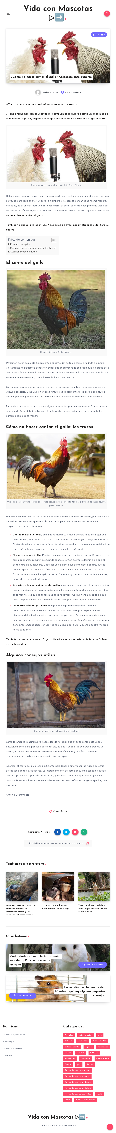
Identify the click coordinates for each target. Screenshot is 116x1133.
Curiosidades (99, 1041)
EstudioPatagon (68, 1125)
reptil (99, 1094)
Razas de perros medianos (78, 1082)
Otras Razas (60, 811)
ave (100, 1035)
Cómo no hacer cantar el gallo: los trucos (33, 248)
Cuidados (82, 1041)
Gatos (68, 1053)
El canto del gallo (20, 244)
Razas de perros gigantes (77, 1070)
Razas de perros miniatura (78, 1088)
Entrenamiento (72, 1047)
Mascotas (70, 1059)
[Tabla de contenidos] (54, 240)
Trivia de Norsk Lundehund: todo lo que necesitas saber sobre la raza (92, 908)
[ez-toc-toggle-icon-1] (52, 240)
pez (79, 1064)
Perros (68, 1064)
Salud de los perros (85, 1100)
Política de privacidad (14, 1034)
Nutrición (85, 1059)
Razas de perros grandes (77, 1076)
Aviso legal (9, 1041)
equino (88, 1047)
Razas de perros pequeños (78, 1094)
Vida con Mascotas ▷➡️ (58, 13)
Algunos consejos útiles (23, 251)
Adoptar (69, 1035)
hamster (94, 1053)
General (80, 1053)
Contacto (7, 1055)
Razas (90, 1064)
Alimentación (85, 1035)
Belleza (68, 1041)
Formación (103, 1047)
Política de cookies (12, 1048)
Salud (67, 1100)
